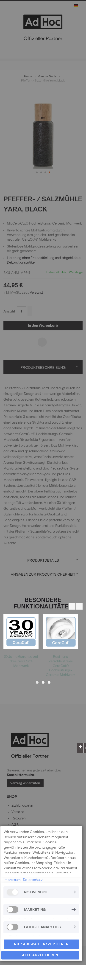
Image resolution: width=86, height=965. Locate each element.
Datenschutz (33, 880)
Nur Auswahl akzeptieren (41, 944)
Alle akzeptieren (40, 955)
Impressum (12, 880)
